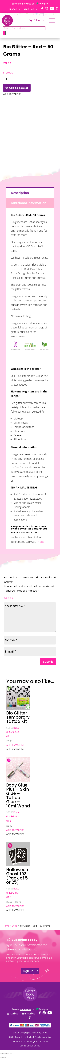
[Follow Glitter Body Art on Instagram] (46, 8)
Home (6, 925)
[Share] (7, 1053)
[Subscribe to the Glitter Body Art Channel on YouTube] (52, 8)
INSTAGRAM (33, 532)
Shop (14, 925)
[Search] (4, 33)
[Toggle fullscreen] (4, 1053)
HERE (41, 541)
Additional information (28, 203)
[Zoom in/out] (1, 1053)
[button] (15, 745)
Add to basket (18, 88)
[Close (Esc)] (11, 1053)
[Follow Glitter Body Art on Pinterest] (57, 8)
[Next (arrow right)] (4, 1057)
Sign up (28, 971)
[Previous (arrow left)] (1, 1057)
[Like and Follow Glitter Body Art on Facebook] (42, 8)
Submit (48, 662)
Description (20, 193)
